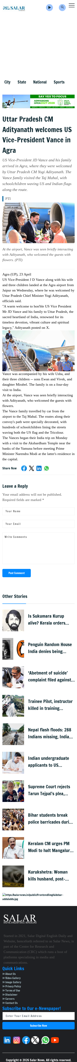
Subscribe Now (38, 1026)
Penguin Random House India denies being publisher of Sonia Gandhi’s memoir (50, 648)
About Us (10, 974)
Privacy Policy (13, 986)
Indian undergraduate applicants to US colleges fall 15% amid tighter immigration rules (49, 762)
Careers (9, 999)
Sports (59, 82)
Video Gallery (13, 978)
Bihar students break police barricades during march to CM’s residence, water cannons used (51, 818)
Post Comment (16, 573)
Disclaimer (11, 995)
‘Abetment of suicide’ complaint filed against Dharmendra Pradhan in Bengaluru (50, 676)
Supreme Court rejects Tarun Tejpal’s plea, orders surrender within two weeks (50, 790)
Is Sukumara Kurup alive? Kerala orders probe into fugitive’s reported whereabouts (49, 619)
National (40, 82)
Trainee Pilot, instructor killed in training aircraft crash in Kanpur (50, 705)
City (7, 82)
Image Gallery (13, 982)
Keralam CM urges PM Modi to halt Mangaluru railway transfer (50, 847)
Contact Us (11, 1003)
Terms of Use (12, 990)
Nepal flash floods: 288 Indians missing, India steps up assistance (49, 733)
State (22, 82)
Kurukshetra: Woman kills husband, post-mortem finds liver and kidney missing (49, 875)
